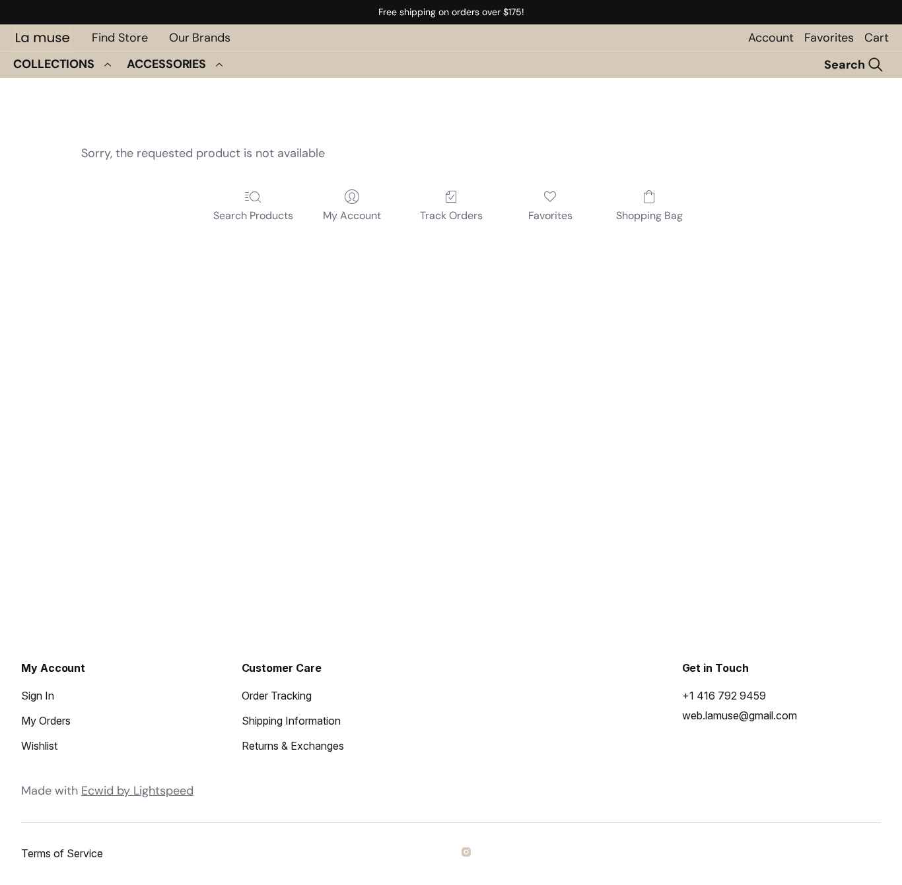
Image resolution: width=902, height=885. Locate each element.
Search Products (253, 215)
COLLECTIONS (53, 64)
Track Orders (451, 215)
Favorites (829, 38)
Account (771, 38)
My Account (352, 215)
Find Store (120, 38)
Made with (107, 791)
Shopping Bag (649, 215)
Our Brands (199, 38)
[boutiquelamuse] (468, 854)
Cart (876, 38)
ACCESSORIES (166, 64)
